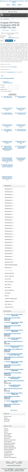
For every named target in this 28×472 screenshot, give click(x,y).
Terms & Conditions (8, 436)
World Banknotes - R (9, 236)
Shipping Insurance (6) (9, 301)
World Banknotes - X (9, 253)
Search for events (7, 416)
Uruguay (12, 18)
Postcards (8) (7, 293)
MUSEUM (19, 8)
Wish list (20, 4)
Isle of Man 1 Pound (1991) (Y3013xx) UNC (7, 109)
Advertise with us (7, 455)
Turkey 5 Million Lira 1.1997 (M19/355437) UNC (7, 142)
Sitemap (5, 418)
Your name (2, 85)
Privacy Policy (7, 438)
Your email (2, 87)
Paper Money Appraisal (9, 454)
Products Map (7, 419)
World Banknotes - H (9, 208)
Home (1, 18)
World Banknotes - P (9, 231)
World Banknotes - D (9, 197)
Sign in (8, 4)
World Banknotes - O (9, 228)
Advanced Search (14, 11)
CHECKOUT (8, 8)
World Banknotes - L (9, 219)
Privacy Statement (8, 441)
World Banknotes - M (9, 222)
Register (14, 4)
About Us (6, 432)
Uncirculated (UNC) (11, 72)
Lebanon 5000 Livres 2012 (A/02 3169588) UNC (7, 125)
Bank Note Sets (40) (9, 262)
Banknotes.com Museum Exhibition (14, 465)
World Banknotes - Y (9, 256)
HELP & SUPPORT (14, 8)
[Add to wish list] (14, 40)
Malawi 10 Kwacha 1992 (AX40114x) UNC (21, 109)
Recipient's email (3, 89)
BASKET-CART (3, 8)
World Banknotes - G (9, 205)
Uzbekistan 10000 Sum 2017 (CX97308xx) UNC (20, 142)
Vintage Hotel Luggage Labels (11, 298)
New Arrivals (6, 421)
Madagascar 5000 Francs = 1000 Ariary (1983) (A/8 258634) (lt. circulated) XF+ (7, 177)
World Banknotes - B (9, 191)
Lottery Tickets (8, 278)
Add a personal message (6, 91)
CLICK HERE (14, 66)
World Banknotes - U (7, 18)
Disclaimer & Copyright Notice (10, 457)
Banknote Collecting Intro (9, 446)
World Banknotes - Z (9, 259)
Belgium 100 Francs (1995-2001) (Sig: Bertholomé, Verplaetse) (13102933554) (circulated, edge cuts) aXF (7, 159)
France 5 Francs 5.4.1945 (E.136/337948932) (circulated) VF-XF (21, 158)
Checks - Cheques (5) (9, 276)
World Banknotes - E (9, 200)
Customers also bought (7, 82)
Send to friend (6, 81)
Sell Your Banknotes (8, 451)
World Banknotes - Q (9, 233)
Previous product (5, 30)
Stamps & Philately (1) (9, 290)
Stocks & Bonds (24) (9, 281)
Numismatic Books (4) (9, 273)
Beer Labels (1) (8, 287)
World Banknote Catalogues (9, 443)
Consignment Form (8, 452)
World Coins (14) (8, 267)
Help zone (6, 428)
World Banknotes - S (9, 239)
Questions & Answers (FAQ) (9, 439)
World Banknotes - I (9, 211)
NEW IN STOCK (25, 8)
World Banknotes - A (9, 189)
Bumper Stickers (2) (9, 307)
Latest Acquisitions (8, 433)
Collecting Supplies (9, 270)
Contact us (6, 430)
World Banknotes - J (9, 214)
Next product (14, 30)
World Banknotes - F (9, 203)
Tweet (2, 75)
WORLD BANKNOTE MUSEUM (11, 264)
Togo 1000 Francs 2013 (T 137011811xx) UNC (21, 125)
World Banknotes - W (9, 250)
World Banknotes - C (9, 194)
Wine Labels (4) (8, 284)
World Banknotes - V (9, 248)
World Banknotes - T (9, 242)
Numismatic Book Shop (9, 444)
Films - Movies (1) (8, 304)
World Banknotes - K (9, 217)
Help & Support (7, 435)
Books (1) (7, 295)
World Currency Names (9, 449)
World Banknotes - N (9, 225)
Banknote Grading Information (10, 447)
